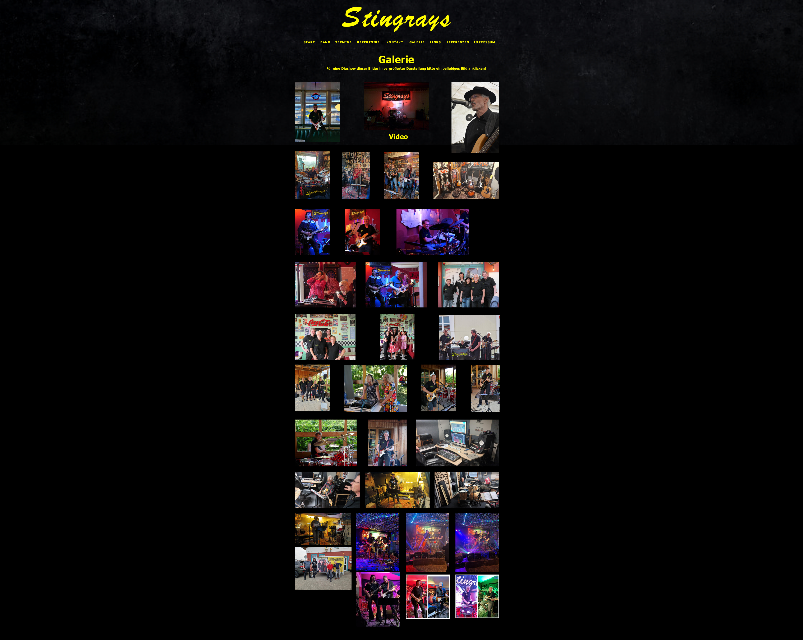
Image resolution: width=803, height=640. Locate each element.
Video (398, 136)
